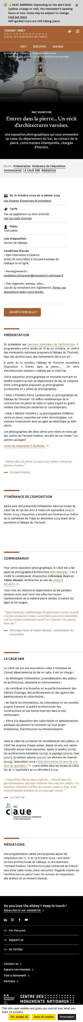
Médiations (49, 170)
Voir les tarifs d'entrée (18, 218)
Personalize (67, 1017)
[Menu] (77, 31)
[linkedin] (5, 920)
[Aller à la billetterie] (69, 31)
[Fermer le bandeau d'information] (77, 5)
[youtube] (26, 920)
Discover (39, 46)
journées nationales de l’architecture (51, 344)
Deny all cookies (44, 1017)
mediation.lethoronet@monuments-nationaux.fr (34, 275)
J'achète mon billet (23, 312)
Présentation (22, 166)
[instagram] (12, 920)
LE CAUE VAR (31, 170)
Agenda (58, 46)
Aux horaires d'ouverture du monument (27, 201)
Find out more (17, 17)
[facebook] (19, 920)
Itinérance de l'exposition (48, 166)
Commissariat (13, 170)
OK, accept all (19, 1017)
